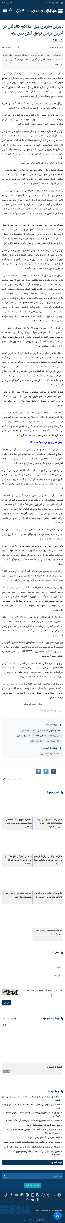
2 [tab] (12, 1018)
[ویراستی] (16, 1195)
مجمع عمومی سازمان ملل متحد (46, 730)
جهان (40, 704)
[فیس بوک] (11, 1195)
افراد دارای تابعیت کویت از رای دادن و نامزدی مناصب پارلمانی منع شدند (31, 1098)
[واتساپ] (27, 1200)
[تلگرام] (59, 1195)
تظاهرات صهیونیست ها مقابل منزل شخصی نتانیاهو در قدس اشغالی (18, 823)
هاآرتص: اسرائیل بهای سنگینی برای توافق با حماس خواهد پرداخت (18, 860)
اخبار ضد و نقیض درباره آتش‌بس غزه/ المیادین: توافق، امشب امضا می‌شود (48, 860)
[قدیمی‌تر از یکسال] (47, 807)
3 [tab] (8, 1018)
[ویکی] (32, 1200)
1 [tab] (15, 1018)
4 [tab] (4, 1018)
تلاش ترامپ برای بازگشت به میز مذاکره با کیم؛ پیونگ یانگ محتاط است (34, 1153)
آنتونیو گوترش (23, 736)
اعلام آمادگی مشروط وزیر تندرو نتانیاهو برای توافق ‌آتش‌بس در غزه (48, 897)
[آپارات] (43, 1195)
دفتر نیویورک (29, 704)
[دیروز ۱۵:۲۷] (32, 1042)
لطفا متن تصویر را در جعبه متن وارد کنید (45, 990)
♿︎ (57, 1215)
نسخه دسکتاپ (32, 1185)
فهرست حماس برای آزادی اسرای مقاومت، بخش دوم (17, 895)
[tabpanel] (32, 1048)
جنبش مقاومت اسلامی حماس (47, 736)
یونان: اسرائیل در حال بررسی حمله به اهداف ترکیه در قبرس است (32, 1142)
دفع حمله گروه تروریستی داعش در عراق (42, 1125)
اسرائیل (25, 730)
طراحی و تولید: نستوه (31, 1220)
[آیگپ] (32, 1195)
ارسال (6, 1002)
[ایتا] (27, 1195)
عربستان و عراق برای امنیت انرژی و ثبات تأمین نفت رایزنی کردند (32, 1147)
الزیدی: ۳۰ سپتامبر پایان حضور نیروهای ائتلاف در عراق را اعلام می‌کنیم (33, 1114)
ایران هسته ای (53, 741)
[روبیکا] (48, 1195)
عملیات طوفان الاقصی (50, 754)
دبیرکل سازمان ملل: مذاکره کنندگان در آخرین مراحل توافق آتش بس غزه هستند (33, 33)
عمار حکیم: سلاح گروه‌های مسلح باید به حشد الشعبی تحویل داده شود (31, 1106)
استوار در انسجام (54, 1067)
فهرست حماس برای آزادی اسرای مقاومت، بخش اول (48, 932)
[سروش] (22, 1195)
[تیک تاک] (6, 1195)
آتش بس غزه (37, 741)
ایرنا (36, 10)
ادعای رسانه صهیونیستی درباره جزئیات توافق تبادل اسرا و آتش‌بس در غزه (49, 823)
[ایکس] (54, 1195)
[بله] (38, 1195)
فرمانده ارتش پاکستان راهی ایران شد (43, 1137)
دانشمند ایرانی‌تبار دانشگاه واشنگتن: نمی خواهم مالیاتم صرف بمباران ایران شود (33, 1131)
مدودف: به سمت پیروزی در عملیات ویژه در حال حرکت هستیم (33, 1120)
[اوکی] (38, 1200)
